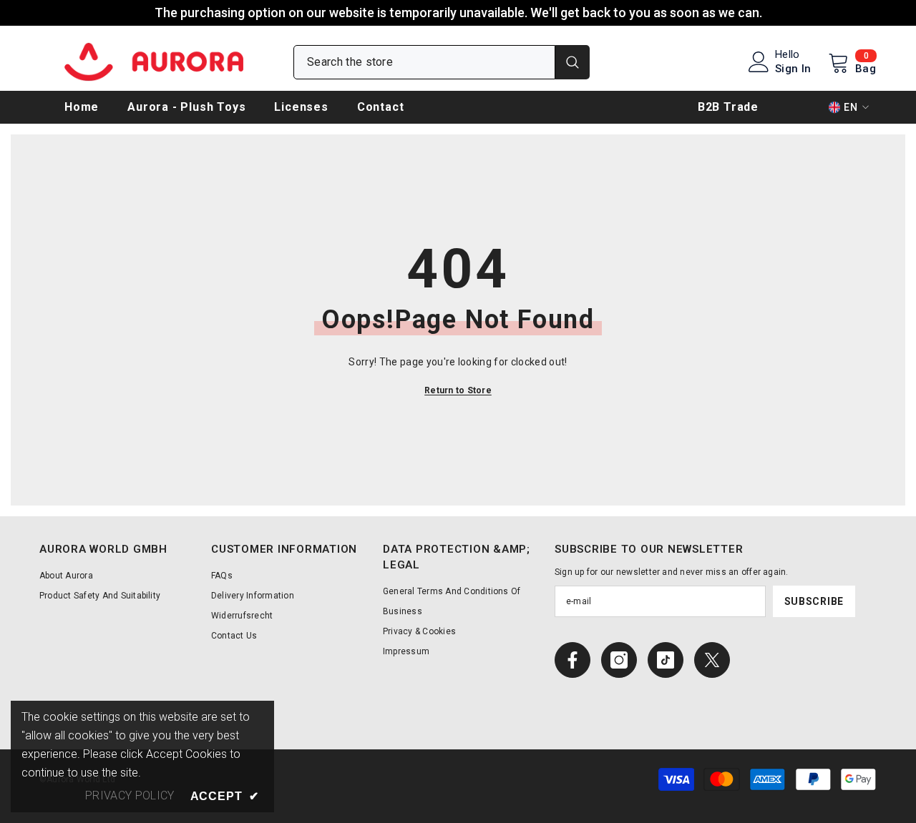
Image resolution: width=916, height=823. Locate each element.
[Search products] (441, 62)
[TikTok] (665, 660)
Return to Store (458, 390)
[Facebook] (572, 660)
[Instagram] (619, 660)
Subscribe (814, 601)
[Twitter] (712, 660)
